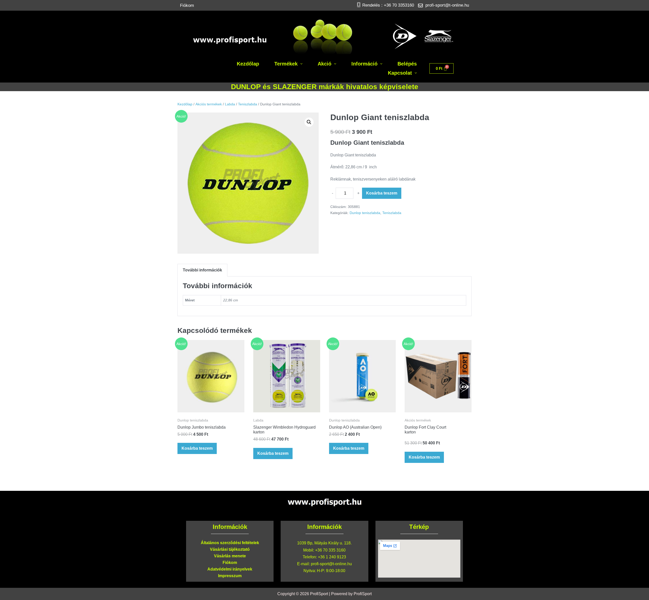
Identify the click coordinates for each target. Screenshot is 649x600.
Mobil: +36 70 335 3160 (324, 550)
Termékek (286, 64)
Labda (230, 104)
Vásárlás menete (230, 556)
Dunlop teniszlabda (365, 213)
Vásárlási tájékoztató (230, 549)
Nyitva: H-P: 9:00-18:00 (324, 571)
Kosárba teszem (381, 193)
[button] (288, 63)
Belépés (407, 64)
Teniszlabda (247, 104)
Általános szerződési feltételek (230, 543)
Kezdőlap (248, 64)
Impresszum (230, 576)
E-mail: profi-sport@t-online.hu (324, 564)
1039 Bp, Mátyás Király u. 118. (324, 543)
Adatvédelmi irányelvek (229, 569)
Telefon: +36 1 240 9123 (324, 557)
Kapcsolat (400, 73)
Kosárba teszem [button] (197, 448)
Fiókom (187, 5)
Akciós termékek (208, 104)
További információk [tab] (202, 270)
